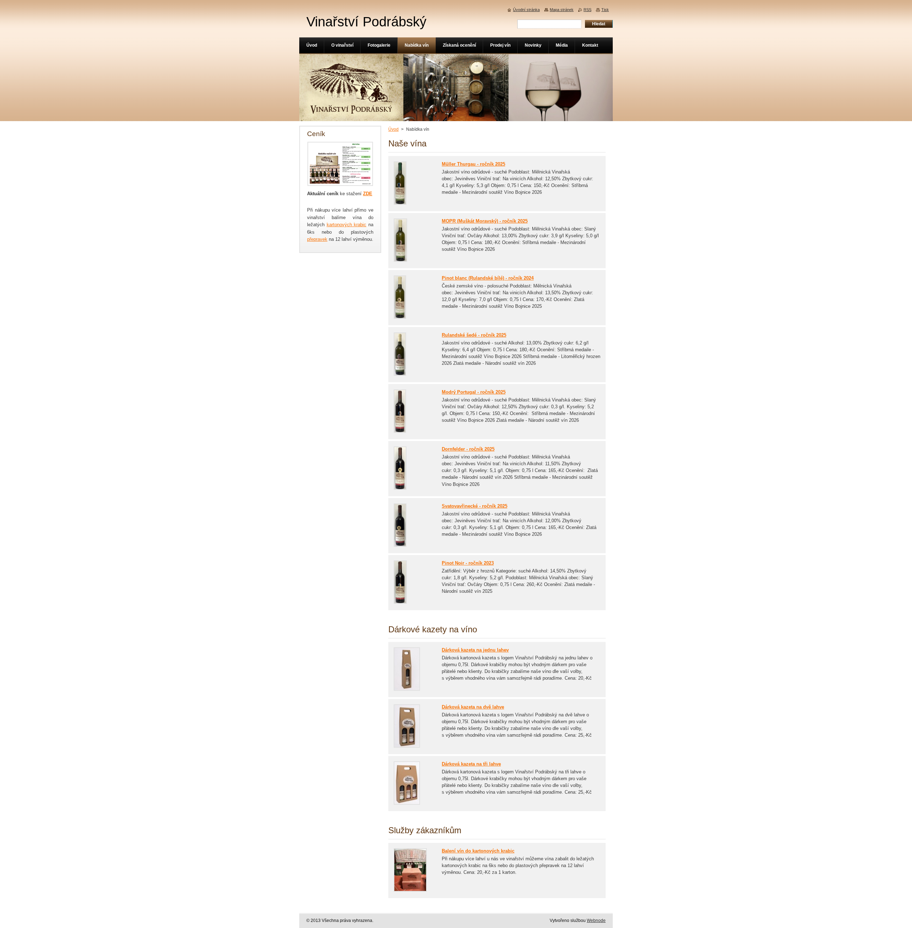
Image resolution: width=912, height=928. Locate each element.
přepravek (317, 239)
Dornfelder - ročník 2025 (468, 449)
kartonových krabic (347, 224)
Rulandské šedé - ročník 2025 (474, 335)
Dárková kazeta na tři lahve (471, 764)
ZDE (367, 193)
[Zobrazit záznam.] (400, 203)
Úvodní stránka (526, 9)
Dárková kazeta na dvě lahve (473, 707)
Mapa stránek (562, 9)
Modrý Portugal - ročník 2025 (474, 392)
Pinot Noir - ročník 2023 (468, 563)
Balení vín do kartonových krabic (478, 851)
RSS (587, 9)
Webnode (596, 920)
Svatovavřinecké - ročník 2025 (474, 506)
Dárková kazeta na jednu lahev (475, 650)
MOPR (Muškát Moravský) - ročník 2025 (485, 221)
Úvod (393, 129)
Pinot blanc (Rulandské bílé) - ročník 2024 (488, 278)
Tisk (605, 9)
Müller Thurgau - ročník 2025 (473, 164)
